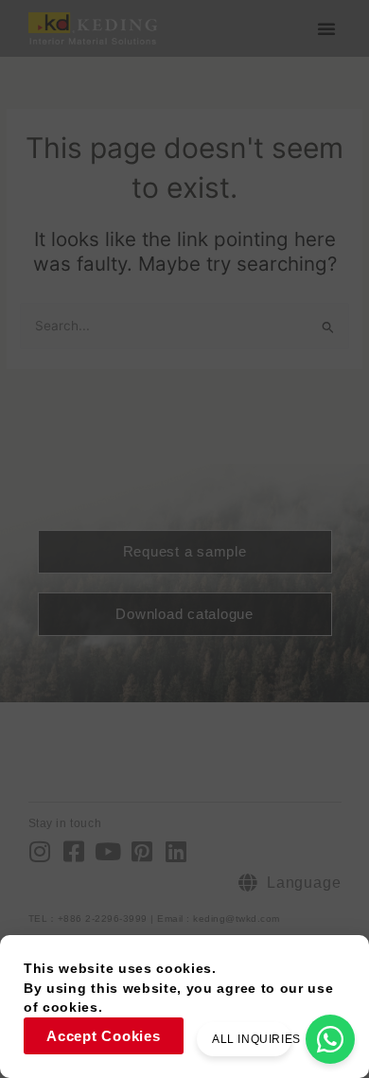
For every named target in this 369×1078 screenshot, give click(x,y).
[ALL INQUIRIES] (330, 1039)
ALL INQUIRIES (256, 1039)
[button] (326, 28)
